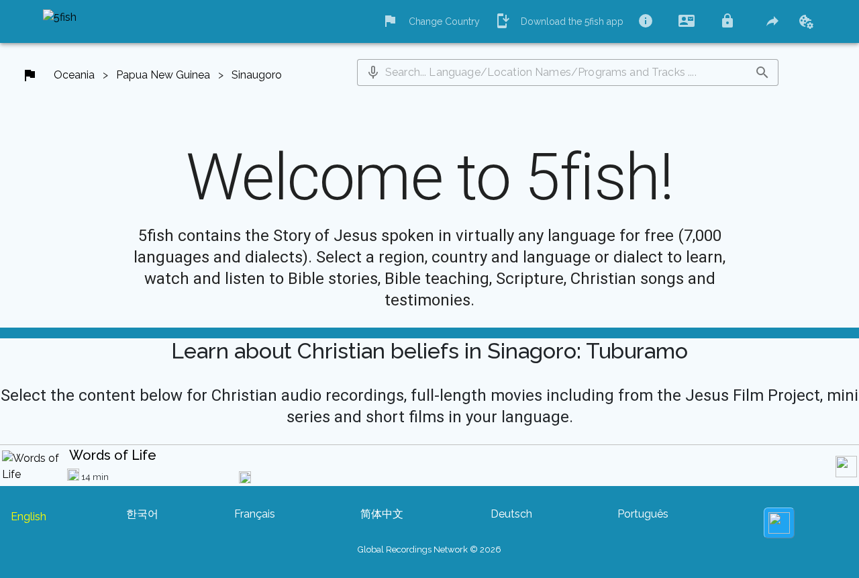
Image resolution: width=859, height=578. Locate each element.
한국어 (142, 514)
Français (254, 514)
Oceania (74, 74)
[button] (373, 72)
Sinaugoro (257, 74)
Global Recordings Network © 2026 (429, 549)
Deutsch (511, 514)
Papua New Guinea (163, 74)
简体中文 (381, 514)
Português (642, 514)
